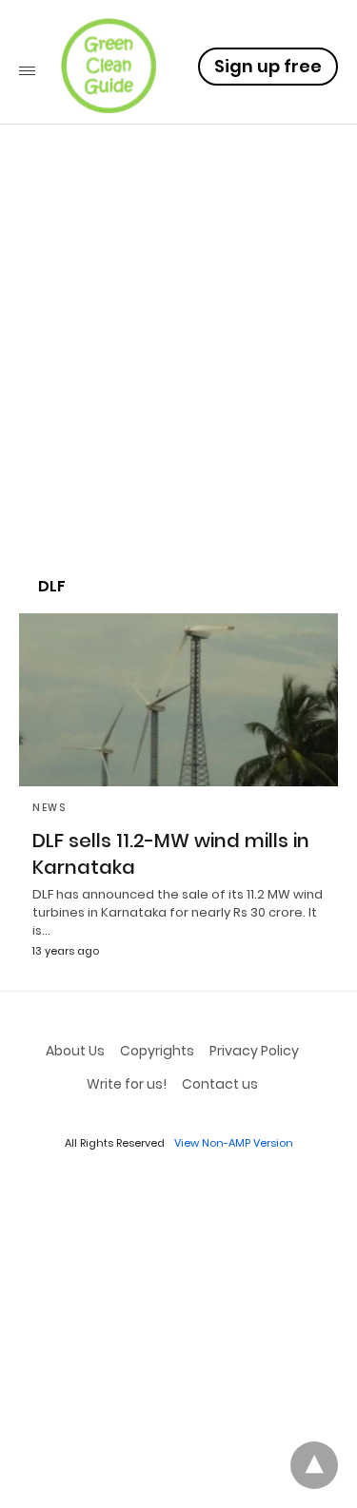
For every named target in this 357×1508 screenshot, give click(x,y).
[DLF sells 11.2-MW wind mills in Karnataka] (178, 699)
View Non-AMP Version (233, 1142)
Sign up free (268, 66)
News (49, 808)
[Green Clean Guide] (108, 65)
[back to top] (314, 1465)
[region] (178, 395)
